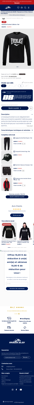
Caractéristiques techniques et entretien (15, 130)
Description (5, 114)
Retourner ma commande (25, 378)
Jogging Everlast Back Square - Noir (23, 138)
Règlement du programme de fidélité (10, 384)
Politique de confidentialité (25, 382)
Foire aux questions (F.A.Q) (25, 380)
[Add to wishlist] (31, 108)
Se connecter (5, 376)
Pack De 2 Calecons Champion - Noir (24, 165)
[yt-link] (19, 389)
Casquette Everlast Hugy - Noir (22, 151)
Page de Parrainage (6, 380)
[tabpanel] (17, 49)
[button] (28, 7)
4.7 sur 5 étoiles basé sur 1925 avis (17, 311)
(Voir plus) (30, 126)
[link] (17, 95)
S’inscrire (4, 378)
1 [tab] (17, 67)
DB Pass (3, 382)
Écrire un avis (17, 215)
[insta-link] (11, 389)
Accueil (3, 18)
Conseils (21, 384)
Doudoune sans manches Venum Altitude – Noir (22, 179)
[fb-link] (15, 389)
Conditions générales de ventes (26, 376)
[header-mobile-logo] (8, 8)
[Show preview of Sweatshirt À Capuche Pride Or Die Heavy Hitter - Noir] (15, 239)
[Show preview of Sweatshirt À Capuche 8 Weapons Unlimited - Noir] (31, 239)
